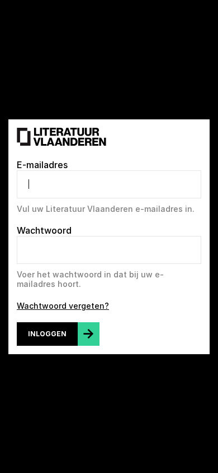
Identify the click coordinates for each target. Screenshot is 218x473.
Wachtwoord (44, 230)
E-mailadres (42, 164)
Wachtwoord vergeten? (63, 305)
